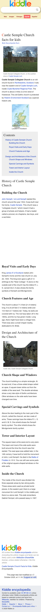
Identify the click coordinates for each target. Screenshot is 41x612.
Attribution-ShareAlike (25, 557)
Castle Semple (16, 205)
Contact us (6, 606)
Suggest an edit (30, 577)
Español (34, 17)
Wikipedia (5, 599)
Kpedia (27, 17)
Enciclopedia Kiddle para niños (24, 606)
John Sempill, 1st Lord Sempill (14, 199)
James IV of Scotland (14, 272)
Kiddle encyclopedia (23, 552)
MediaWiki (5, 602)
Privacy (28, 604)
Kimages (19, 17)
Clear (32, 10)
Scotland (30, 82)
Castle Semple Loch (15, 76)
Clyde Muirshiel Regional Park (19, 88)
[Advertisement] (20, 25)
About (20, 604)
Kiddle (4, 604)
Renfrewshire (20, 82)
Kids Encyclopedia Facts (10, 43)
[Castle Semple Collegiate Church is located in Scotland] (20, 115)
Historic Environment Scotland (16, 97)
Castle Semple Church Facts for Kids (17, 566)
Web (5, 17)
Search (37, 9)
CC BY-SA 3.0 (26, 593)
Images (11, 17)
